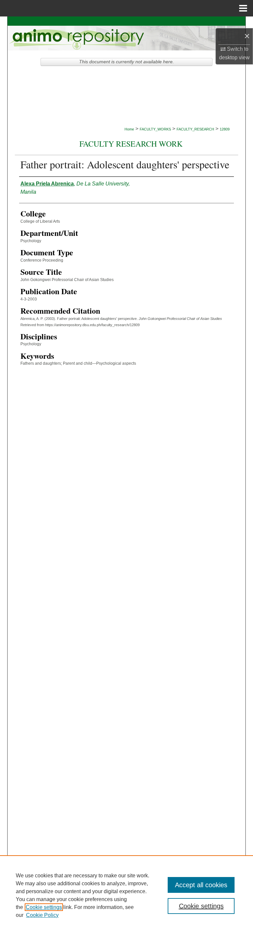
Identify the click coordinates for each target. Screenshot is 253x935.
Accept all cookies (201, 885)
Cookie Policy (42, 915)
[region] (126, 895)
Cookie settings (44, 907)
